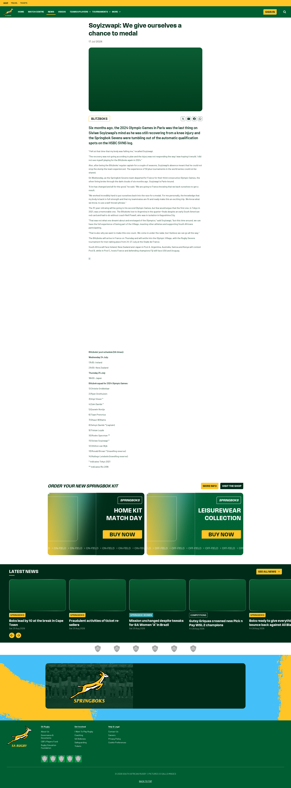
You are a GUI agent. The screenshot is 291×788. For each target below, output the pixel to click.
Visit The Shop (231, 486)
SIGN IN (270, 11)
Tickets (23, 3)
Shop (5, 3)
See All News (267, 571)
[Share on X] (183, 118)
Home (21, 12)
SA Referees (80, 739)
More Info (210, 486)
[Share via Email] (188, 118)
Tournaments (100, 12)
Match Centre (36, 12)
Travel (14, 3)
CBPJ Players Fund (49, 742)
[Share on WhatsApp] (200, 118)
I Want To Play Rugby (84, 732)
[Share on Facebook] (194, 118)
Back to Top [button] (145, 781)
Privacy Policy (114, 739)
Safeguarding (81, 743)
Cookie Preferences (117, 743)
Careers (111, 735)
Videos (62, 12)
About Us (45, 732)
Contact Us (113, 732)
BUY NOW (122, 534)
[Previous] (12, 635)
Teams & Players (79, 12)
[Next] (18, 635)
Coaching (79, 735)
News (51, 12)
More (115, 12)
